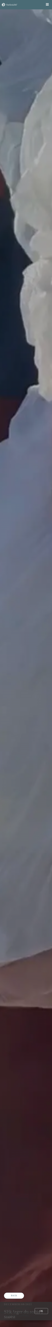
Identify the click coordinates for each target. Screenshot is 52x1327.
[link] (41, 1311)
